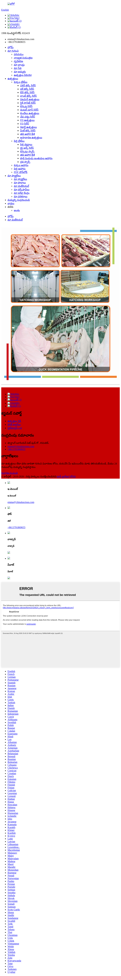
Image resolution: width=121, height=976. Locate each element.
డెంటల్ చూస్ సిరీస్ (29, 109)
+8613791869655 (16, 449)
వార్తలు (11, 203)
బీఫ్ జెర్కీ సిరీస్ (27, 92)
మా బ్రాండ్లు (19, 64)
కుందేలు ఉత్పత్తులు (29, 113)
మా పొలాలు (20, 182)
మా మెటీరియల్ (21, 186)
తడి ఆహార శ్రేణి (27, 134)
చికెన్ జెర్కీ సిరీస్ (28, 85)
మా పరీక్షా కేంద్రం (21, 193)
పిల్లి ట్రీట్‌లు (19, 141)
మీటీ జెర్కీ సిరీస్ (27, 130)
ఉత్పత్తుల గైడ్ (14, 421)
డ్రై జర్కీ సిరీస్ (27, 148)
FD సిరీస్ (24, 123)
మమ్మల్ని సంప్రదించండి (19, 200)
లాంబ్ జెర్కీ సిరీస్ (28, 96)
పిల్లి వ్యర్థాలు (26, 144)
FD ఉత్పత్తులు (27, 120)
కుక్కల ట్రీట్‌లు (20, 82)
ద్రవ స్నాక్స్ (25, 161)
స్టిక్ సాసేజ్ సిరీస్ (28, 102)
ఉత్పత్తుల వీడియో (23, 75)
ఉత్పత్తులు (13, 78)
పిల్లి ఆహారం (20, 168)
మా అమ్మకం (20, 71)
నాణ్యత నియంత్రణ (23, 57)
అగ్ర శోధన (71, 476)
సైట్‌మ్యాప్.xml (15, 428)
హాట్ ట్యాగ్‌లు (14, 424)
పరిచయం (18, 54)
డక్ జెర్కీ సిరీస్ (27, 89)
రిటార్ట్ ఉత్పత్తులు (28, 127)
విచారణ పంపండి (9, 473)
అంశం (17, 210)
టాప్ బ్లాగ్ (61, 476)
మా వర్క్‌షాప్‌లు (21, 189)
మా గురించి (13, 50)
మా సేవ (17, 68)
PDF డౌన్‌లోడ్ (20, 172)
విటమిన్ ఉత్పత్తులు (29, 99)
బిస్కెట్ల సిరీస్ (26, 106)
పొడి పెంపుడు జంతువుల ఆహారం (36, 158)
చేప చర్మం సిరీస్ (27, 116)
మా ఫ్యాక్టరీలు (14, 175)
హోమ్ (11, 47)
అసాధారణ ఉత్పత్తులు (31, 137)
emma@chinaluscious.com (21, 446)
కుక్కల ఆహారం (21, 165)
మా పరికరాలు (20, 196)
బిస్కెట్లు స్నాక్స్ (27, 151)
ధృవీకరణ (18, 61)
